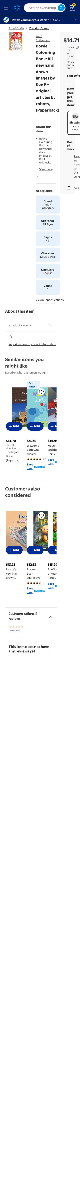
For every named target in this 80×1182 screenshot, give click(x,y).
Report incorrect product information (32, 344)
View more (45, 169)
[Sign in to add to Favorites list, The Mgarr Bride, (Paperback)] (41, 391)
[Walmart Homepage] (17, 7)
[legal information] (77, 47)
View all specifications (50, 300)
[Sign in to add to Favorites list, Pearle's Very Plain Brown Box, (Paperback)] (41, 515)
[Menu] (6, 7)
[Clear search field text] (54, 7)
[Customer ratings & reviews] (50, 615)
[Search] (61, 7)
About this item (20, 311)
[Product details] (50, 325)
